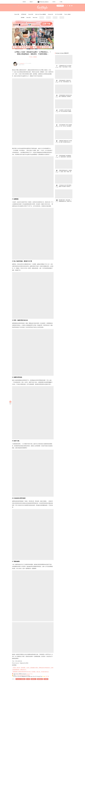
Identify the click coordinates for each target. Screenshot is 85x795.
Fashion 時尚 (30, 14)
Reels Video (35, 17)
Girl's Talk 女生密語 (58, 14)
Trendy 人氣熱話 (67, 14)
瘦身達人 (33, 679)
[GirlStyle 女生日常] (42, 8)
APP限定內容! (23, 14)
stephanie (22, 63)
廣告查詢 (54, 1)
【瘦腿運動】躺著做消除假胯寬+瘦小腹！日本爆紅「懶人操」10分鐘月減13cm (30, 671)
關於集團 (24, 1)
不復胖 (45, 679)
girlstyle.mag (29, 673)
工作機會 (61, 1)
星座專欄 (22, 17)
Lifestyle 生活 (50, 14)
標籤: (13, 679)
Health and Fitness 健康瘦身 (40, 14)
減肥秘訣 (40, 679)
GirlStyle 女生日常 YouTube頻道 (23, 675)
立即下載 (47, 676)
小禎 (28, 679)
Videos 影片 (28, 17)
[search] (65, 5)
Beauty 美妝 (17, 14)
